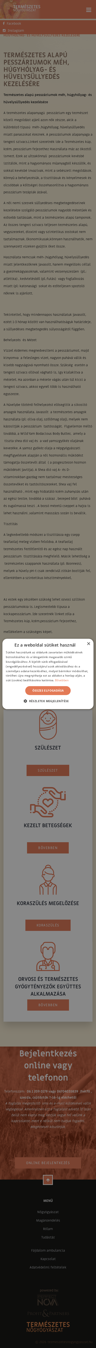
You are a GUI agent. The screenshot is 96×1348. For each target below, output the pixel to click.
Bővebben (62, 680)
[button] (48, 701)
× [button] (88, 644)
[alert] (48, 674)
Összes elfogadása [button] (48, 691)
